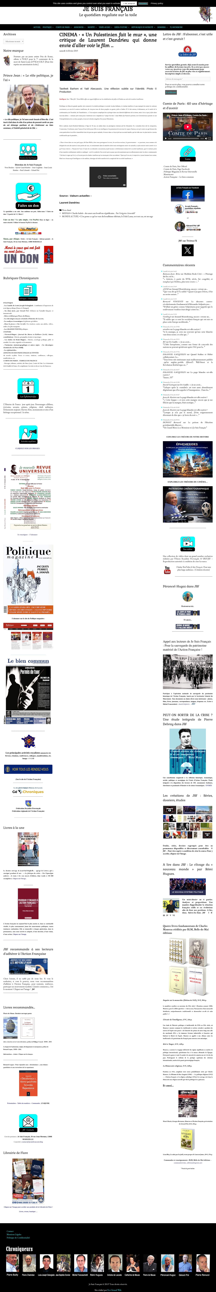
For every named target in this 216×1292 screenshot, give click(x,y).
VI (174, 915)
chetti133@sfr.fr (184, 704)
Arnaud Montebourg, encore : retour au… (190, 289)
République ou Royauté (142, 27)
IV (167, 915)
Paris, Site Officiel (179, 166)
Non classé (66, 210)
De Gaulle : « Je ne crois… (180, 342)
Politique (47, 27)
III (164, 915)
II (211, 912)
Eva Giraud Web (114, 1290)
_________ (28, 884)
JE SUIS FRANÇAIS (108, 9)
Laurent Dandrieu (69, 202)
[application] (188, 127)
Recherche (178, 27)
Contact (10, 1231)
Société (91, 27)
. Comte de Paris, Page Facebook (176, 169)
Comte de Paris (63, 27)
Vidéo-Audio (104, 27)
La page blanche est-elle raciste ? (187, 329)
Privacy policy (157, 3)
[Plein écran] (210, 138)
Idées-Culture (120, 27)
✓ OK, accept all (129, 3)
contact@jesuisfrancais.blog (32, 1142)
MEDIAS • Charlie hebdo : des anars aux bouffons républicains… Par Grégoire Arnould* (98, 213)
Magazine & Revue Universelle (184, 171)
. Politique (167, 171)
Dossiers (161, 27)
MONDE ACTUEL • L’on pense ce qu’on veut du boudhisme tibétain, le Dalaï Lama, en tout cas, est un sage (107, 216)
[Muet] (206, 138)
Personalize (143, 3)
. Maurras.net (168, 174)
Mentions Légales (14, 1234)
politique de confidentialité (176, 86)
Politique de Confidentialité (18, 1237)
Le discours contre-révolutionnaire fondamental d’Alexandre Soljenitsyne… (188, 302)
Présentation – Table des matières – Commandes (23, 1103)
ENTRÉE (209, 785)
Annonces (78, 27)
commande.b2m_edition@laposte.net (188, 1163)
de (171, 166)
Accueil (37, 27)
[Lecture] (166, 138)
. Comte (166, 166)
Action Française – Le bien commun (179, 177)
